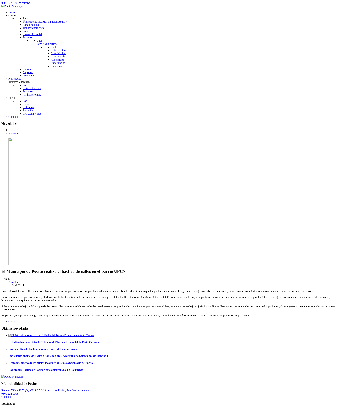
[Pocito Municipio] (12, 6)
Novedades (14, 282)
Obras (11, 321)
